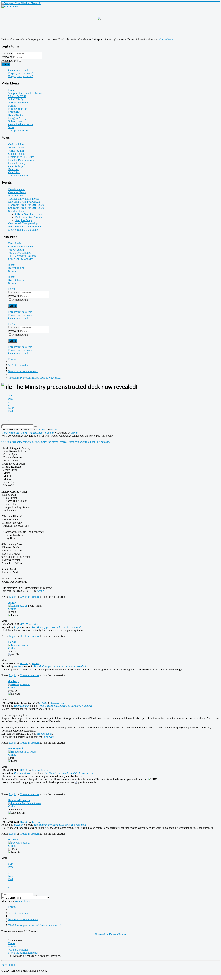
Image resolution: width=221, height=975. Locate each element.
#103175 (24, 624)
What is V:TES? (17, 96)
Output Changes (17, 153)
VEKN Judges (16, 150)
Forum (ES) (14, 111)
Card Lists (14, 172)
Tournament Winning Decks (23, 198)
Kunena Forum (117, 934)
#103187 (24, 821)
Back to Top (8, 964)
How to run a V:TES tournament (26, 226)
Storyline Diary (23, 220)
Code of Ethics (16, 144)
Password (7, 56)
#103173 (43, 429)
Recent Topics (16, 267)
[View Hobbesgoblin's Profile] (22, 751)
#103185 (43, 703)
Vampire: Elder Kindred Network (26, 93)
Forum (12, 105)
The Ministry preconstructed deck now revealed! (27, 432)
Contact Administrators (20, 124)
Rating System (16, 114)
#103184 (24, 663)
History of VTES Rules (21, 156)
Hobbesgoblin (57, 703)
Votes (11, 127)
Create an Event (17, 192)
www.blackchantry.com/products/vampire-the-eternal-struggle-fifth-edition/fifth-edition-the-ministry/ (55, 441)
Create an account (18, 70)
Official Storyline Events (28, 214)
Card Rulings (15, 166)
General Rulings (17, 163)
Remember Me (9, 60)
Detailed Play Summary (21, 159)
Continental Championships (23, 223)
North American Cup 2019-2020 (26, 204)
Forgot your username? (20, 73)
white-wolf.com (166, 39)
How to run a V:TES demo (23, 229)
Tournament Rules (18, 175)
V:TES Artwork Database (22, 255)
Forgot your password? (20, 76)
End (10, 411)
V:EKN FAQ (15, 99)
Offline (12, 608)
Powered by (101, 934)
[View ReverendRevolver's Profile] (24, 803)
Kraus (27, 900)
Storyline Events (17, 211)
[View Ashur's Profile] (17, 605)
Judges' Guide (16, 147)
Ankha (18, 900)
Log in (6, 64)
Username (6, 53)
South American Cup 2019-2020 (26, 207)
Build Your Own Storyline (29, 217)
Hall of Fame (15, 195)
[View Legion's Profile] (18, 645)
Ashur (53, 429)
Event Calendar (16, 189)
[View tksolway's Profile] (19, 684)
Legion (35, 624)
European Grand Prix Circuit (24, 201)
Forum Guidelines (18, 108)
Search (12, 271)
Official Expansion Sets (21, 246)
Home (11, 90)
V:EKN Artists (16, 249)
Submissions (15, 121)
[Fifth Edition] (9, 6)
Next (11, 407)
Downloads (14, 243)
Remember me (20, 299)
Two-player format (18, 130)
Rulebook (13, 169)
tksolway (36, 663)
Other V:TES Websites (20, 258)
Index (11, 264)
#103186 (24, 770)
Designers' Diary (17, 118)
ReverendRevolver (40, 770)
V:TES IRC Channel (19, 252)
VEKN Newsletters (19, 102)
